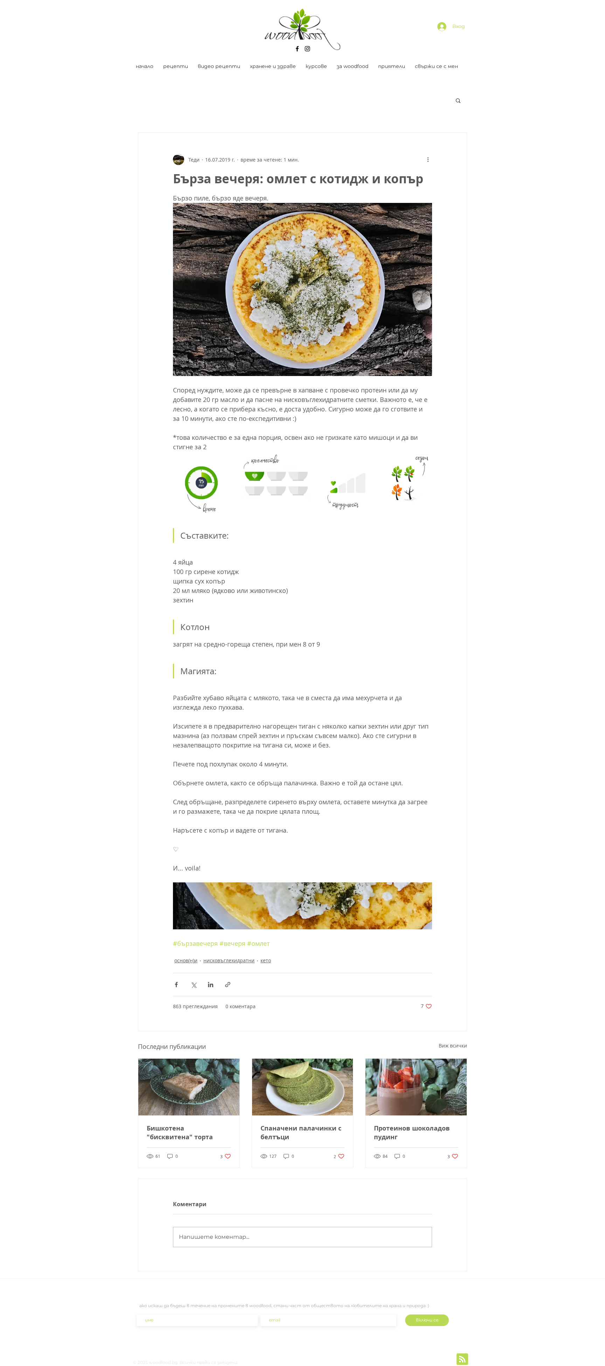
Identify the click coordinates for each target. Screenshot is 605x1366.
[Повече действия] (428, 159)
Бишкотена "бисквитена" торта (180, 1132)
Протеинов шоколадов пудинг (412, 1132)
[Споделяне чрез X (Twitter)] (193, 984)
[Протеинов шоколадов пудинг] (416, 1087)
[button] (458, 100)
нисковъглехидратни (229, 960)
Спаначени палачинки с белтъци (300, 1132)
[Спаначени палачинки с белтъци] (302, 1087)
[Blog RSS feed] (462, 1359)
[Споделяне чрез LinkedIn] (210, 984)
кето (265, 960)
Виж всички (453, 1045)
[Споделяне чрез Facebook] (176, 984)
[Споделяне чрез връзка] (227, 984)
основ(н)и (185, 960)
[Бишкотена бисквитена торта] (188, 1087)
